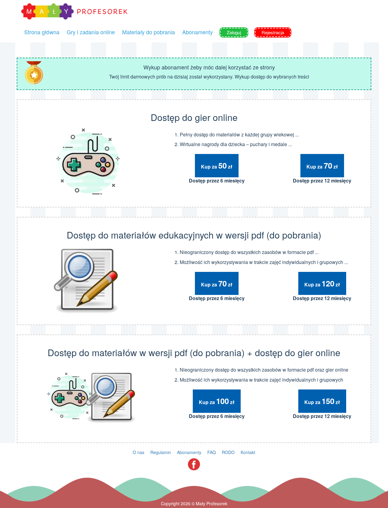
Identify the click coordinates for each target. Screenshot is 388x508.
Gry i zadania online (91, 32)
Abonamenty (197, 32)
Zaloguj (234, 32)
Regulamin (160, 452)
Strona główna (41, 32)
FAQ (211, 452)
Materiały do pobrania (148, 32)
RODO (228, 452)
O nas (138, 452)
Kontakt (248, 452)
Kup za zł (216, 165)
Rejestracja (273, 32)
